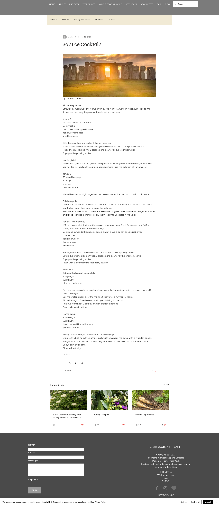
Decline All (195, 502)
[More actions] (154, 37)
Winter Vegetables (144, 414)
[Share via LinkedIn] (76, 363)
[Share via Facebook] (64, 363)
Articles (65, 20)
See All (166, 385)
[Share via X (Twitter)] (70, 363)
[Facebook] (156, 488)
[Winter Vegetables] (150, 400)
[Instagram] (165, 488)
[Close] (215, 502)
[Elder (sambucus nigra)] (68, 400)
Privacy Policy (100, 502)
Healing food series (82, 20)
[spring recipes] (109, 400)
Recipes (111, 20)
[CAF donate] (173, 488)
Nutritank (99, 20)
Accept (208, 502)
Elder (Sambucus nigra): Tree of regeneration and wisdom (67, 416)
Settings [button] (183, 502)
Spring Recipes (101, 414)
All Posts (53, 20)
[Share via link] (82, 363)
